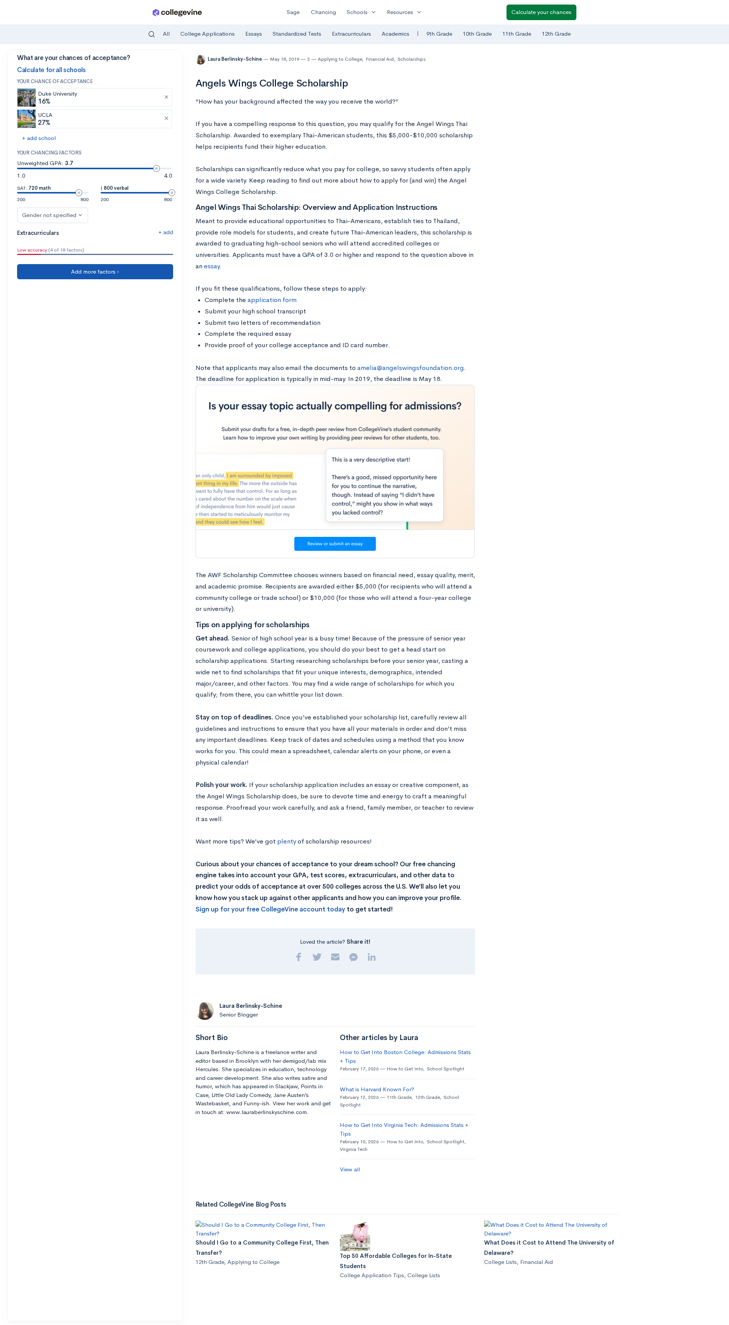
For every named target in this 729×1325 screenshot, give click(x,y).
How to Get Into (405, 1068)
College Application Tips (372, 1275)
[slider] (156, 168)
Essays (253, 33)
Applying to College (340, 59)
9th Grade (439, 33)
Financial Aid (380, 59)
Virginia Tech (354, 1149)
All (166, 33)
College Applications (207, 33)
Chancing (323, 12)
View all (350, 1169)
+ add (165, 232)
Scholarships (412, 59)
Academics (395, 33)
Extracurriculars (351, 33)
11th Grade (516, 33)
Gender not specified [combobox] (49, 215)
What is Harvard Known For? (377, 1089)
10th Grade (477, 33)
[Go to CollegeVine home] (177, 12)
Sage (293, 12)
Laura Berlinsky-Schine (235, 59)
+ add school (39, 138)
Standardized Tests (297, 33)
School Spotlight (445, 1068)
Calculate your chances (541, 12)
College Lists (423, 1275)
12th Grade (556, 33)
